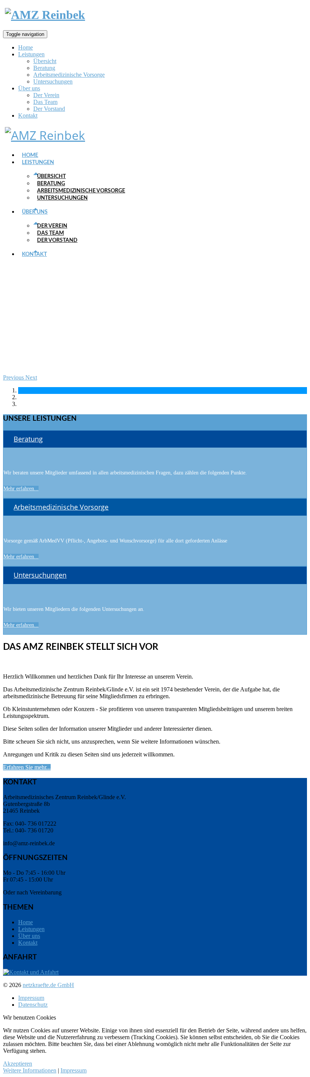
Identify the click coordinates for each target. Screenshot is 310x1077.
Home (25, 47)
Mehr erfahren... (21, 488)
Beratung (44, 68)
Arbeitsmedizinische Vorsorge (69, 74)
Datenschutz (33, 1004)
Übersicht (44, 61)
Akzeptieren (17, 1063)
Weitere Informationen (29, 1070)
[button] (14, 377)
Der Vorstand (49, 108)
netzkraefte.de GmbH (48, 985)
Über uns (29, 88)
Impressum (31, 998)
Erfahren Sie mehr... (27, 767)
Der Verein (46, 95)
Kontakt (27, 115)
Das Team (45, 102)
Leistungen (31, 54)
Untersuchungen (53, 81)
